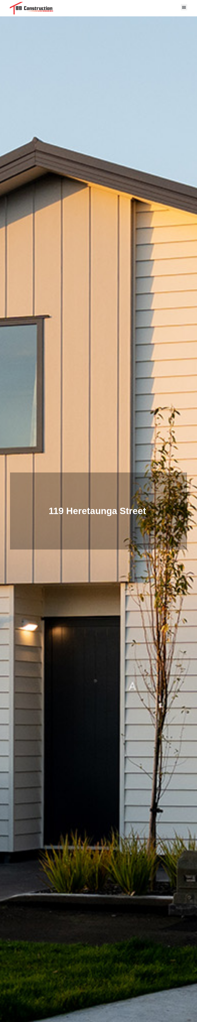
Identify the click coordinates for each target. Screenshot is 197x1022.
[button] (184, 7)
